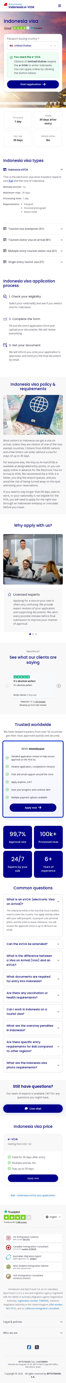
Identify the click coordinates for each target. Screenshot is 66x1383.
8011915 (26, 1239)
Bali (11, 181)
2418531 (33, 1259)
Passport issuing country (23, 38)
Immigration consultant (22, 1278)
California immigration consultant (42, 1308)
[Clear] (51, 45)
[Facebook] (29, 1347)
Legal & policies (12, 1322)
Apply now (31, 807)
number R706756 (29, 1249)
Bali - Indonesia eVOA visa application (33, 1195)
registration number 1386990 (33, 1300)
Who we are (10, 1333)
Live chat (35, 1108)
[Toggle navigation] (59, 6)
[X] (37, 1347)
